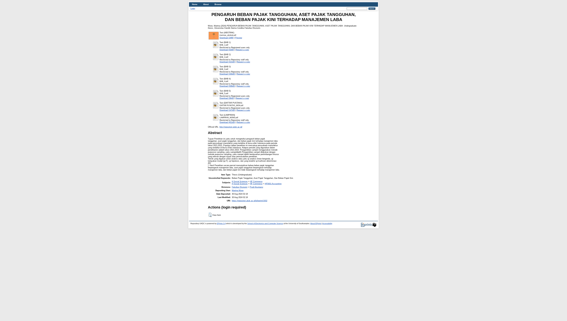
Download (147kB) (227, 110)
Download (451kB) (227, 122)
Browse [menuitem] (218, 4)
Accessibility (327, 223)
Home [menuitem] (194, 4)
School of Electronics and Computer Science (265, 223)
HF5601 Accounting (273, 184)
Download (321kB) (227, 62)
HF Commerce (256, 181)
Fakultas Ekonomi (239, 187)
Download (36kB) (227, 98)
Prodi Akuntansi (256, 187)
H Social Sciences (240, 181)
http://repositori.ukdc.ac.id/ (230, 127)
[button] (210, 215)
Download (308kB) (227, 86)
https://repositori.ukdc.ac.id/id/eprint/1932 (249, 201)
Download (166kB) (227, 74)
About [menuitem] (206, 4)
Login (192, 8)
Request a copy (242, 50)
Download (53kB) (227, 50)
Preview (238, 38)
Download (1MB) (227, 38)
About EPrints (315, 223)
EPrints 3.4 (221, 223)
